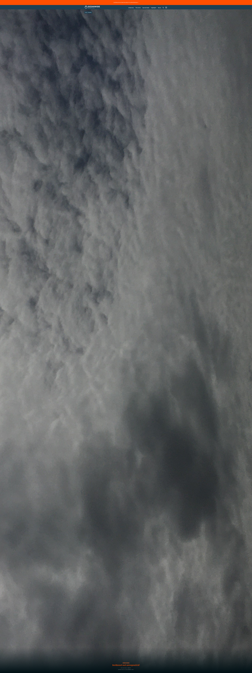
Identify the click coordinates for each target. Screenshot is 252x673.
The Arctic (138, 7)
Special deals (145, 7)
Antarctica (131, 7)
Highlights (153, 7)
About (159, 7)
